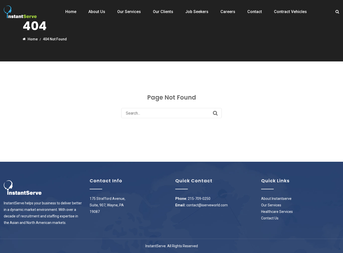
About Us (96, 11)
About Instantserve (276, 199)
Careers (227, 11)
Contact (254, 11)
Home (70, 11)
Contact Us (269, 218)
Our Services (129, 11)
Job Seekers (196, 11)
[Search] (215, 113)
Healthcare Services (277, 212)
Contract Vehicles (290, 11)
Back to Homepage (171, 126)
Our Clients (163, 11)
